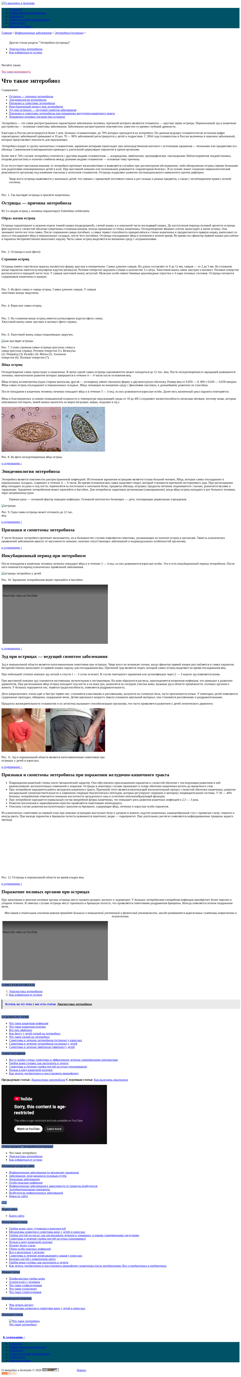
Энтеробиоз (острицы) (69, 32)
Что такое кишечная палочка (27, 1026)
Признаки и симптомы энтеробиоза (32, 103)
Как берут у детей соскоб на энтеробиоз (34, 1033)
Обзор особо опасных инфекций (30, 1248)
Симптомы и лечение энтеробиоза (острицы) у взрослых (45, 1040)
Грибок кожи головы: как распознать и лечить (38, 1063)
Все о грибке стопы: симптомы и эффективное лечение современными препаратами (63, 1059)
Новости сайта (18, 1196)
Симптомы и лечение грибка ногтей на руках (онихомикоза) (48, 1066)
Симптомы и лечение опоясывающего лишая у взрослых (45, 1255)
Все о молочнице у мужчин (26, 1252)
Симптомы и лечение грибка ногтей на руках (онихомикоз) (47, 1238)
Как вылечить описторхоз (111, 1079)
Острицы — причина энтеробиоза (31, 96)
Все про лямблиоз (20, 1030)
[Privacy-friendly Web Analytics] (9, 1373)
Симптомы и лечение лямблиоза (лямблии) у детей (42, 1047)
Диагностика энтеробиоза (25, 49)
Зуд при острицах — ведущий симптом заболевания (42, 110)
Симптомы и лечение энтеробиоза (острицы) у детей (43, 1043)
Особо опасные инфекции (26, 1182)
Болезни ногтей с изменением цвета (32, 1259)
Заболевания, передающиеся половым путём (37, 1175)
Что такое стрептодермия (25, 1292)
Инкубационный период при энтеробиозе (36, 106)
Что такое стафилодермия (25, 1285)
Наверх (81, 1370)
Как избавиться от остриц (25, 52)
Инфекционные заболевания (27, 12)
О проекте (15, 9)
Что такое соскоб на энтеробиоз (29, 1036)
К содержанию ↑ (14, 1337)
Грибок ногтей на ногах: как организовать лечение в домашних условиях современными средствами (74, 1235)
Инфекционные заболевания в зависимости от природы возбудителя (53, 1186)
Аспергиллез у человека (24, 1282)
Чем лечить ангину (21, 1304)
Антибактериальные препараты (29, 1189)
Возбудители (17, 23)
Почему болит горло (22, 1245)
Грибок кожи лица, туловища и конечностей (37, 1228)
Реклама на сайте (20, 26)
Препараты (16, 16)
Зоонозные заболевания (24, 1179)
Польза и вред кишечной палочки (31, 1070)
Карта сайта (16, 1215)
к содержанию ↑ (12, 463)
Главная (7, 32)
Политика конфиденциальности (29, 19)
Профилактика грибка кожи (27, 1278)
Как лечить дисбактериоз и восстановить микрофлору (44, 1073)
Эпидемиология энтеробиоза (27, 99)
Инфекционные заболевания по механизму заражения (44, 1172)
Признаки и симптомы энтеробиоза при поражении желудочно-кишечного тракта (62, 113)
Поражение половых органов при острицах (37, 116)
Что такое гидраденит (23, 1288)
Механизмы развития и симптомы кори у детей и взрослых (47, 1231)
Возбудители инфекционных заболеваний (36, 1192)
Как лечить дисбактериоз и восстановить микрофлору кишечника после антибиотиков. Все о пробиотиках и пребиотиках (88, 1265)
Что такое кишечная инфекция (28, 1023)
